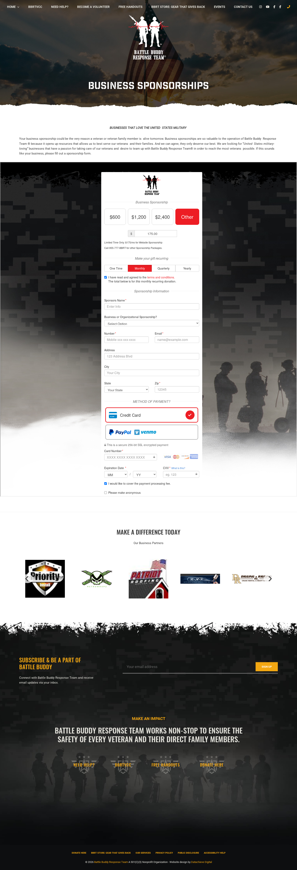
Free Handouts (166, 765)
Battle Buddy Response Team (111, 862)
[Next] (270, 578)
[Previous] (27, 578)
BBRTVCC (123, 765)
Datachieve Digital (201, 862)
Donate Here (212, 765)
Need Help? (84, 765)
